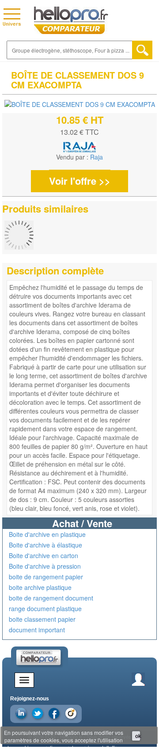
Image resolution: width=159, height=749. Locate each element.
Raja (96, 156)
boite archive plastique (40, 587)
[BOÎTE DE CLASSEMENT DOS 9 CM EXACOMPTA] (79, 104)
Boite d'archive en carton (43, 555)
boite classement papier (42, 619)
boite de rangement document (51, 597)
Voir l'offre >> (79, 181)
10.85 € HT (79, 120)
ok (137, 736)
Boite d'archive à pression (45, 566)
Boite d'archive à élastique (45, 544)
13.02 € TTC (79, 132)
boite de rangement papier (46, 576)
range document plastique (45, 608)
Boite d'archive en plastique (47, 534)
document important (37, 629)
